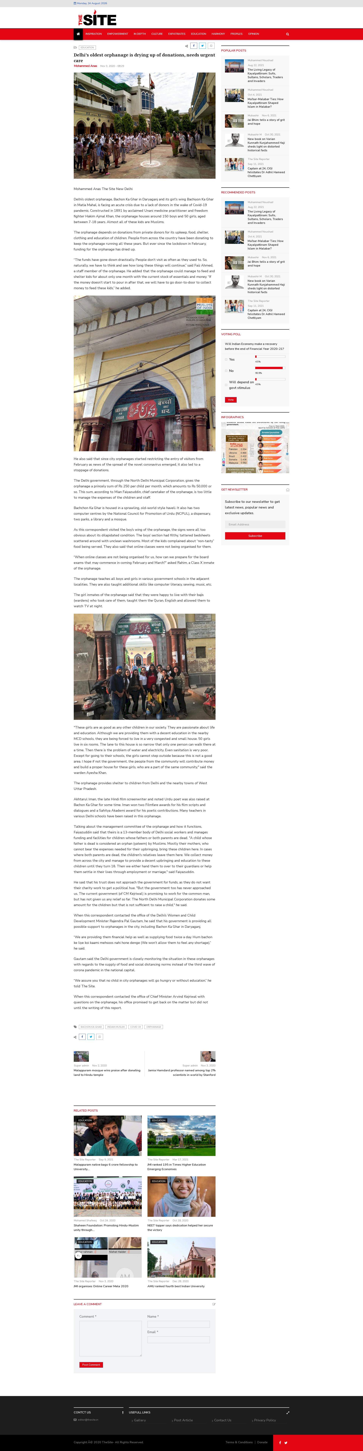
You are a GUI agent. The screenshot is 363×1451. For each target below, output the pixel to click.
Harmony (218, 34)
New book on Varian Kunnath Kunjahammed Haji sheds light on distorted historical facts (266, 144)
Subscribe (255, 536)
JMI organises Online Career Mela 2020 (101, 1286)
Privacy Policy (265, 1420)
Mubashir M (255, 134)
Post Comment (91, 1365)
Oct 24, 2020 (107, 1220)
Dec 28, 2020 (180, 1281)
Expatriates (176, 34)
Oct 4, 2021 (255, 95)
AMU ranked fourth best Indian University (176, 1286)
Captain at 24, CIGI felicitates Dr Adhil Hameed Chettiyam (266, 172)
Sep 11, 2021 (256, 164)
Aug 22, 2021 (256, 65)
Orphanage (153, 1026)
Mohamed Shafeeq (85, 1220)
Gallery (140, 1420)
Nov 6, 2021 (269, 115)
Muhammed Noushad (260, 60)
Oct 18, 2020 (180, 1220)
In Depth (140, 34)
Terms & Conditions (239, 1442)
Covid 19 (135, 1026)
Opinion (253, 34)
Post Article (183, 1420)
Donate (262, 1442)
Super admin (81, 1065)
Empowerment (117, 34)
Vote (231, 400)
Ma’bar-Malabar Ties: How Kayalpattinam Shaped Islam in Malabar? (266, 103)
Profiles (237, 34)
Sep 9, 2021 (106, 1159)
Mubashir (253, 115)
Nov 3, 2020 (208, 1065)
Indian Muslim (116, 1026)
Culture (157, 34)
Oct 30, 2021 (272, 134)
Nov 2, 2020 (99, 1065)
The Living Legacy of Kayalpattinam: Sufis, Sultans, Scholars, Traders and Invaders (265, 75)
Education (198, 34)
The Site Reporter (85, 1159)
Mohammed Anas (85, 66)
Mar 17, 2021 (180, 1159)
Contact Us (222, 1420)
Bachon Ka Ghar (91, 1026)
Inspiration (94, 34)
